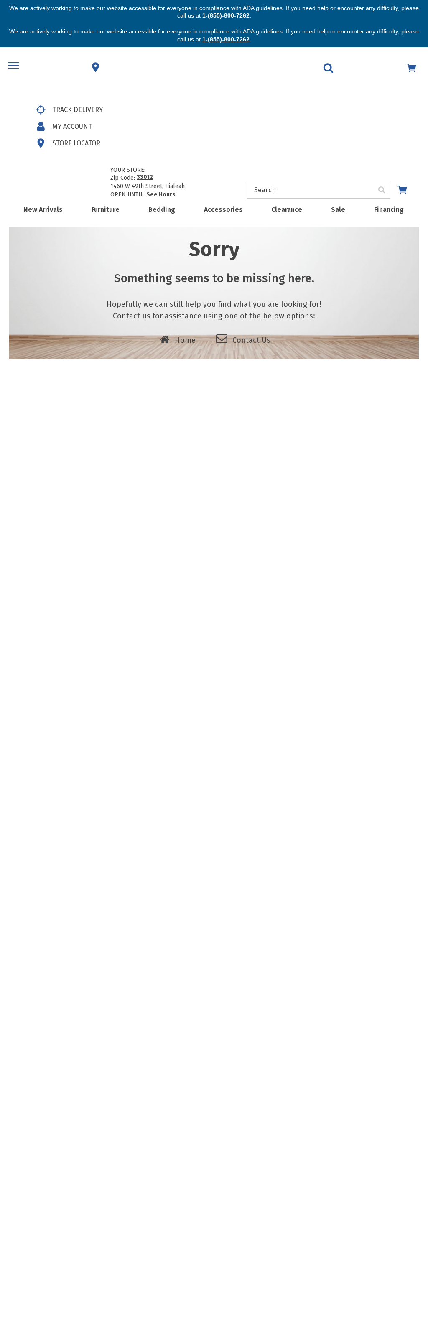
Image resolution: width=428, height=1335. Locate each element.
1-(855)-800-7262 (226, 15)
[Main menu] (14, 67)
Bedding (161, 210)
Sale (338, 210)
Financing (389, 210)
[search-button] (381, 190)
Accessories (223, 210)
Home (185, 340)
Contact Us (251, 340)
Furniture (106, 210)
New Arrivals (43, 210)
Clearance (286, 210)
